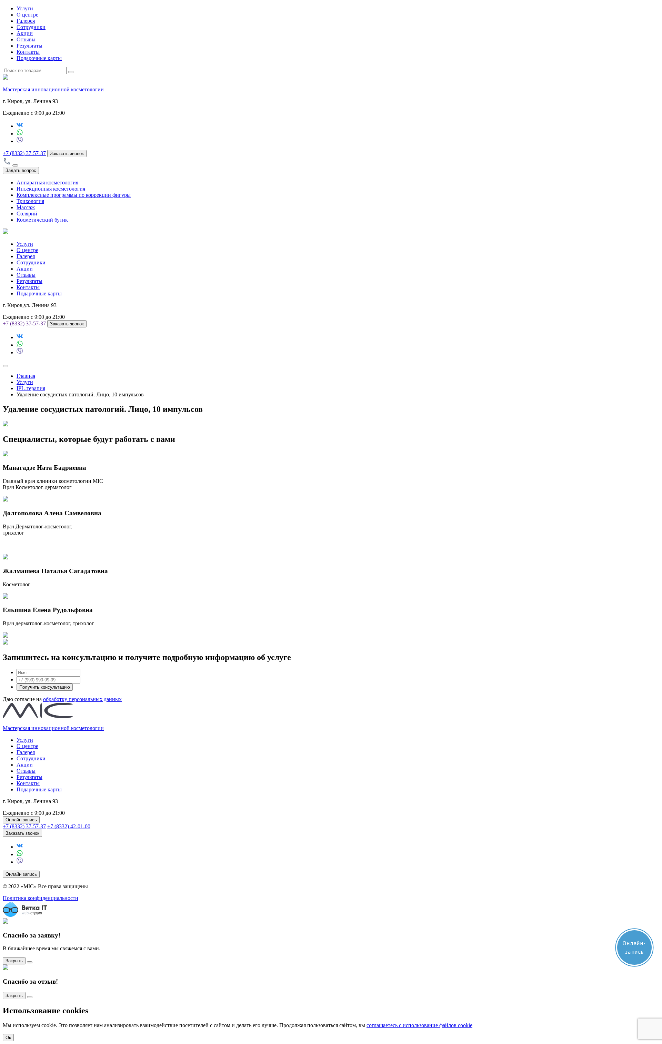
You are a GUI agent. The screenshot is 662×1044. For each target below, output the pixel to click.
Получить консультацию (44, 687)
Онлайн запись (21, 819)
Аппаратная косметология (47, 182)
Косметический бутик (42, 220)
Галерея (26, 21)
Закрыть (14, 960)
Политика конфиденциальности (40, 898)
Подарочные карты (39, 58)
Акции (25, 33)
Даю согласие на (62, 699)
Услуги (25, 8)
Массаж (26, 207)
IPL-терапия (31, 388)
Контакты (28, 52)
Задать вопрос (21, 170)
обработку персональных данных (82, 699)
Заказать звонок (67, 153)
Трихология (30, 201)
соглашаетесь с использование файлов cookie (419, 1025)
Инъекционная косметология (51, 189)
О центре (27, 15)
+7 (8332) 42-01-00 (68, 826)
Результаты (29, 46)
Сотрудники (31, 27)
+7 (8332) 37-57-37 (24, 153)
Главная (26, 376)
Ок (8, 1037)
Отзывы (26, 39)
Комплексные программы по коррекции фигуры (74, 195)
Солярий (27, 213)
